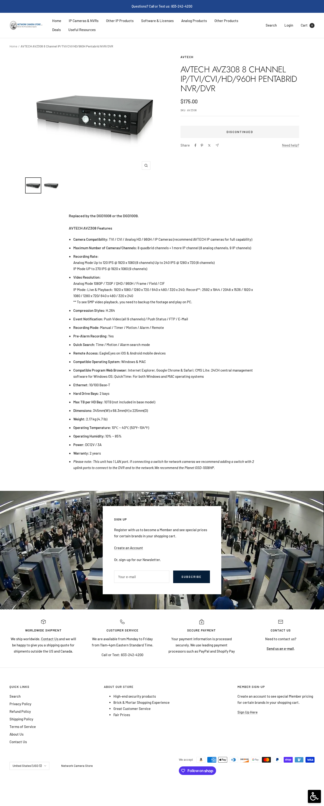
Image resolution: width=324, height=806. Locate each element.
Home (56, 20)
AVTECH (187, 57)
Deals (56, 30)
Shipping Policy (21, 719)
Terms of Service (22, 726)
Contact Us (50, 639)
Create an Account (128, 548)
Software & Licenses (157, 20)
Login (288, 25)
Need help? (290, 145)
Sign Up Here (247, 712)
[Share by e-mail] (217, 145)
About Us (16, 734)
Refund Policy (20, 711)
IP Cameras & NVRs (83, 20)
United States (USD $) (27, 766)
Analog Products (194, 20)
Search (271, 25)
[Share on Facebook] (195, 145)
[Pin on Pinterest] (202, 145)
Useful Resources (82, 30)
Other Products (226, 20)
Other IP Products (120, 20)
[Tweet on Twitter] (209, 145)
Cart (307, 25)
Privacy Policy (20, 704)
